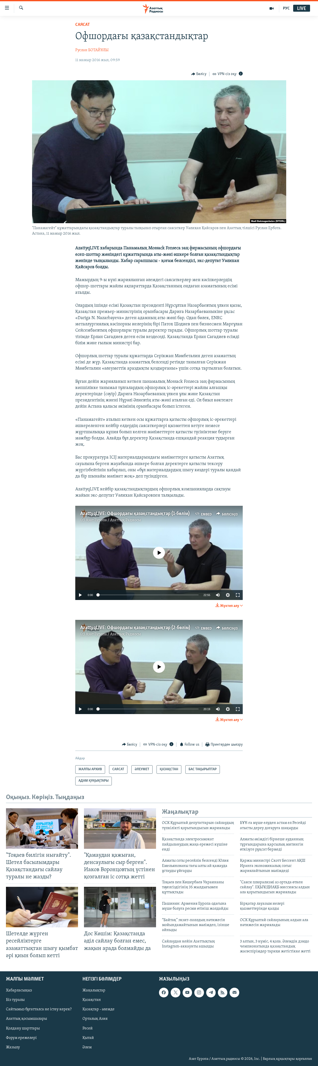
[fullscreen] (238, 595)
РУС (286, 8)
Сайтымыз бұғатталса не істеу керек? (39, 1009)
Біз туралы (15, 1000)
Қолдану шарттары (23, 1028)
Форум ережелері (21, 1038)
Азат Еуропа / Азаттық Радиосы (113, 520)
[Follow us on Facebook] (163, 992)
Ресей (87, 1028)
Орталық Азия (95, 1019)
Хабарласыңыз (19, 990)
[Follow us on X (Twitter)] (175, 992)
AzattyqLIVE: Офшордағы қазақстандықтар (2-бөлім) (135, 627)
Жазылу (13, 1047)
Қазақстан (91, 1000)
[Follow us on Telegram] (211, 992)
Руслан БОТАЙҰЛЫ (92, 50)
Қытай (88, 1038)
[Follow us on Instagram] (199, 992)
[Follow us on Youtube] (187, 992)
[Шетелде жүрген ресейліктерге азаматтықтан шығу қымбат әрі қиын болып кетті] (42, 907)
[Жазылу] (234, 992)
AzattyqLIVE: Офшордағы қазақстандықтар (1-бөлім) (135, 513)
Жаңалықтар (93, 990)
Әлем (87, 1047)
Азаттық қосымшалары (26, 1019)
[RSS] (222, 992)
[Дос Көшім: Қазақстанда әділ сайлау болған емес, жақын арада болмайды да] (120, 907)
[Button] (199, 74)
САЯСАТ (82, 25)
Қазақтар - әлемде (98, 1009)
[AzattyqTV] (271, 8)
